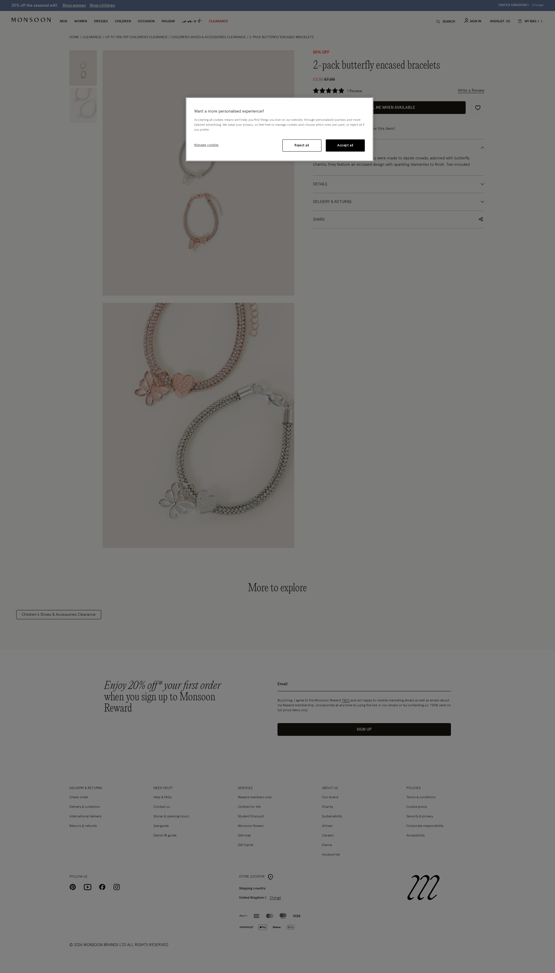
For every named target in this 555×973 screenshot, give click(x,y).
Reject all (302, 145)
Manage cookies (206, 145)
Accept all (345, 145)
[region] (279, 129)
